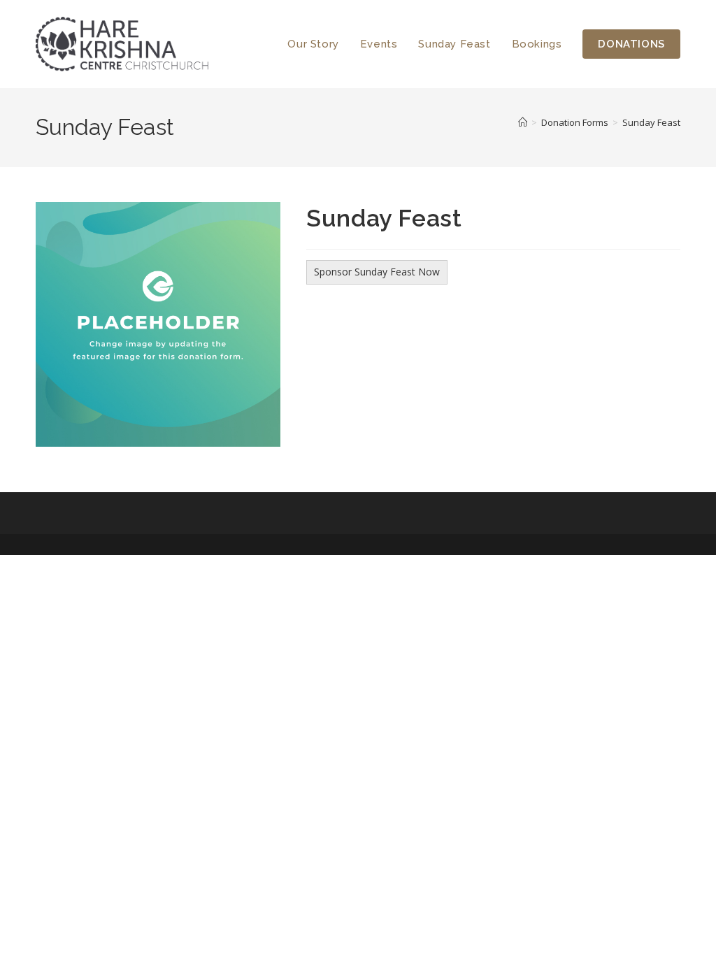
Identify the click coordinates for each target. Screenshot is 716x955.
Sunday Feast (651, 122)
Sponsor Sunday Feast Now (377, 271)
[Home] (522, 122)
